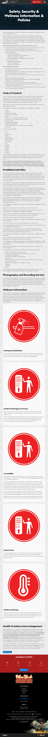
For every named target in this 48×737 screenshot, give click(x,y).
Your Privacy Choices (27, 714)
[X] (23, 698)
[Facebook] (21, 698)
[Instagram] (19, 698)
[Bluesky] (25, 698)
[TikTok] (27, 698)
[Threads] (29, 698)
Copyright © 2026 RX (24, 721)
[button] (36, 2)
